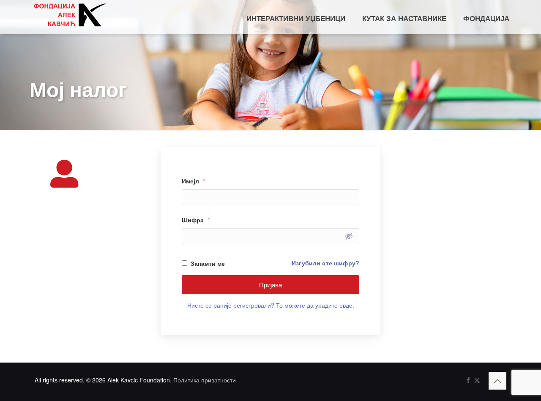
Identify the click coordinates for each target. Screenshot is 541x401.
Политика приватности (204, 380)
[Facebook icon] (468, 379)
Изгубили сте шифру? (325, 263)
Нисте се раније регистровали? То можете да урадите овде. (270, 305)
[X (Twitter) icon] (477, 379)
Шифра (196, 220)
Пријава (270, 284)
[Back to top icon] (497, 381)
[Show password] (348, 236)
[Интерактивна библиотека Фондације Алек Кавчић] (70, 15)
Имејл (193, 181)
